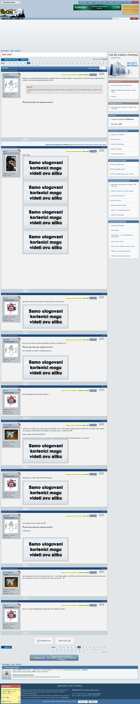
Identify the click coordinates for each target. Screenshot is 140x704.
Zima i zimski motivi (117, 241)
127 (96, 63)
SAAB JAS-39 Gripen (117, 144)
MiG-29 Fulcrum (116, 139)
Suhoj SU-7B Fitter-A (117, 154)
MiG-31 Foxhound (116, 149)
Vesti (83, 690)
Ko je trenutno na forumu (11, 667)
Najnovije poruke (62, 685)
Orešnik (113, 96)
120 (69, 63)
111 (36, 63)
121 (73, 63)
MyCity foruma (65, 697)
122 (77, 63)
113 (43, 63)
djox (4, 151)
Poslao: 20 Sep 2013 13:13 (10, 511)
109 (29, 63)
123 (80, 63)
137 (29, 65)
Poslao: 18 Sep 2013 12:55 (10, 386)
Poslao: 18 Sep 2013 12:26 (10, 335)
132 (10, 65)
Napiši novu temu (10, 59)
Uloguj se (91, 2)
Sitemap (71, 685)
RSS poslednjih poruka (118, 169)
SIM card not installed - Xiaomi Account (123, 246)
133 (14, 65)
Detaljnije (84, 669)
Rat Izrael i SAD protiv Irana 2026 (121, 85)
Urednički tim (78, 685)
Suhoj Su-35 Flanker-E (118, 134)
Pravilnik (111, 2)
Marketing (135, 2)
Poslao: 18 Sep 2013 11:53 (10, 294)
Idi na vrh (104, 652)
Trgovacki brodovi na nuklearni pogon (122, 191)
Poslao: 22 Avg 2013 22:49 (10, 70)
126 (92, 63)
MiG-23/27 (17, 50)
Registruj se (98, 2)
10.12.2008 (104, 59)
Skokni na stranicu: (94, 68)
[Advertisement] (70, 36)
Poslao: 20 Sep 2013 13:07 (10, 421)
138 (33, 65)
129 (103, 63)
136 (25, 65)
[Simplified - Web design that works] (98, 695)
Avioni (12, 50)
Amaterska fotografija (117, 225)
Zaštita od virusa (94, 690)
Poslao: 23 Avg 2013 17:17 (10, 147)
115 (51, 63)
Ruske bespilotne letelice (118, 205)
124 (84, 63)
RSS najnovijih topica (117, 164)
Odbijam (93, 701)
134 (18, 65)
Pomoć (129, 2)
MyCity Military (83, 2)
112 (39, 63)
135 (22, 65)
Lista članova (118, 2)
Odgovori (24, 59)
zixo (4, 298)
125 (88, 63)
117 (58, 63)
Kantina (105, 2)
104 (10, 63)
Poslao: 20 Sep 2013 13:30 (10, 601)
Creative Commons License (94, 693)
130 (3, 65)
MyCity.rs (87, 690)
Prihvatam (83, 701)
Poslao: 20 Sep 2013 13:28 (10, 568)
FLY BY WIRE (7, 425)
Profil (27, 139)
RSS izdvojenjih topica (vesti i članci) (122, 174)
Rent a (5, 697)
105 (13, 63)
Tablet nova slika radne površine (120, 251)
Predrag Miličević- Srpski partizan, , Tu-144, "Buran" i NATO (9, 691)
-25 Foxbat (6, 701)
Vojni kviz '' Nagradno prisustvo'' (120, 210)
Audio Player (115, 230)
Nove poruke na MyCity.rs (117, 221)
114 (47, 63)
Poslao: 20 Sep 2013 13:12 (10, 470)
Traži (124, 2)
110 (32, 63)
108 (25, 63)
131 (6, 65)
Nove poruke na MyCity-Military (119, 180)
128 (99, 63)
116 (54, 63)
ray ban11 (6, 75)
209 (37, 65)
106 (17, 63)
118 (62, 63)
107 (21, 63)
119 (65, 63)
